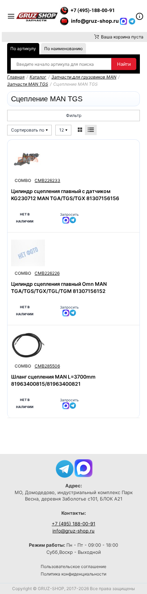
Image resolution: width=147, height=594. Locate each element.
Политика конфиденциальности (73, 574)
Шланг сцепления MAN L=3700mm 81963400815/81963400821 (53, 380)
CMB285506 (47, 366)
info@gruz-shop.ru (73, 531)
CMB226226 (47, 273)
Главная (16, 77)
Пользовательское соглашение (73, 566)
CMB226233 (47, 180)
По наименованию (63, 48)
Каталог (38, 77)
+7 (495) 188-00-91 (73, 523)
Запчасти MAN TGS (27, 84)
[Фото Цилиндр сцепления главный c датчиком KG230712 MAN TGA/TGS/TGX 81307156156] (28, 160)
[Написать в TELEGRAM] (132, 21)
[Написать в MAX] (124, 21)
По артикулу (23, 48)
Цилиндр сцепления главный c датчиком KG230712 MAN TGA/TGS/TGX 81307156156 (65, 194)
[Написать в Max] (83, 468)
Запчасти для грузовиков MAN (83, 77)
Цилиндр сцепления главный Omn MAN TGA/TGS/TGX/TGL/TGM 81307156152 (59, 287)
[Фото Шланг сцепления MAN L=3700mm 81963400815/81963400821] (28, 346)
